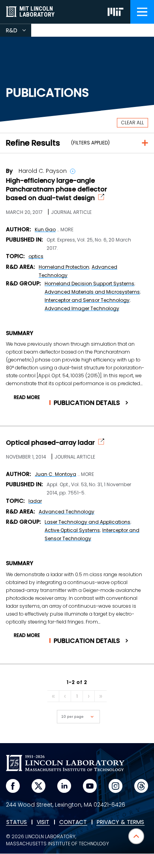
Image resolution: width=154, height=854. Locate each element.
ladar (35, 501)
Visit (43, 822)
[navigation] (142, 12)
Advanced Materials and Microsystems (92, 291)
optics (35, 256)
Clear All (132, 122)
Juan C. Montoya (55, 474)
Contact (73, 822)
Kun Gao (45, 229)
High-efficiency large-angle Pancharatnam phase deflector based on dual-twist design (56, 189)
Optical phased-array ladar (50, 442)
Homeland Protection (64, 267)
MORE (66, 229)
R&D (18, 31)
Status (16, 822)
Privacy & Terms (120, 822)
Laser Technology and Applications (87, 522)
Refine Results (33, 142)
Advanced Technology (66, 511)
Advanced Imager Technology (82, 308)
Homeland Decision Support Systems (89, 283)
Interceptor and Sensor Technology (87, 300)
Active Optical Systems (72, 530)
